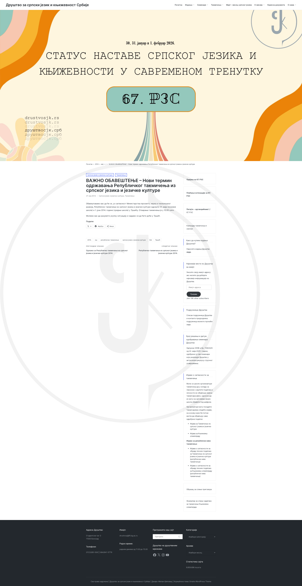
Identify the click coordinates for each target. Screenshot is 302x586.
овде (189, 324)
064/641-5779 (106, 552)
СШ (150, 240)
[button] (4, 85)
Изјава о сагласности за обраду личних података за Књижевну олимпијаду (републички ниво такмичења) (201, 471)
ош (96, 240)
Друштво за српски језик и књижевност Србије (47, 5)
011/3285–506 (92, 552)
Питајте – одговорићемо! (198, 209)
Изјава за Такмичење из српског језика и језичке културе (200, 426)
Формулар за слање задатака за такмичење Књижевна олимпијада (199, 504)
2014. (89, 240)
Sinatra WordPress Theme (200, 581)
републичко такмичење (110, 240)
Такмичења (121, 175)
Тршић (157, 240)
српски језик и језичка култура (134, 240)
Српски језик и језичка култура (100, 175)
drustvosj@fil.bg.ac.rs (129, 536)
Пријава (193, 294)
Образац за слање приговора (199, 489)
